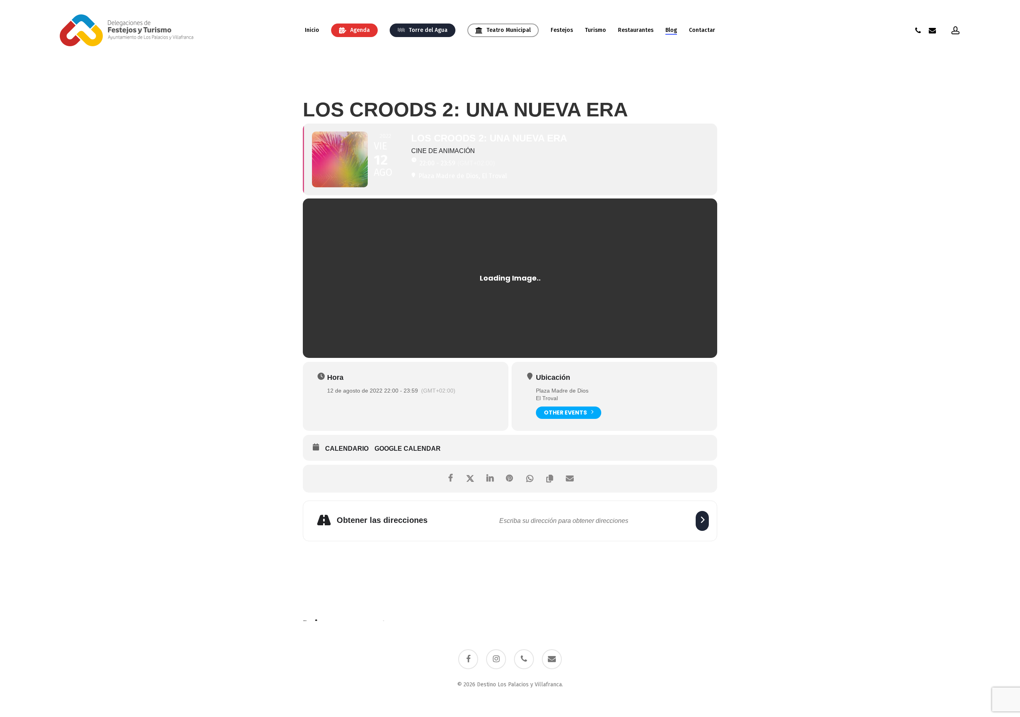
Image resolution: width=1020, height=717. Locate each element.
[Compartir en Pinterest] (510, 479)
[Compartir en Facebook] (450, 479)
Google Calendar (408, 448)
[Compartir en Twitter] (470, 479)
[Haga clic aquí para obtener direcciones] (702, 521)
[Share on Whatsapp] (530, 479)
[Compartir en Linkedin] (490, 479)
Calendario (347, 448)
